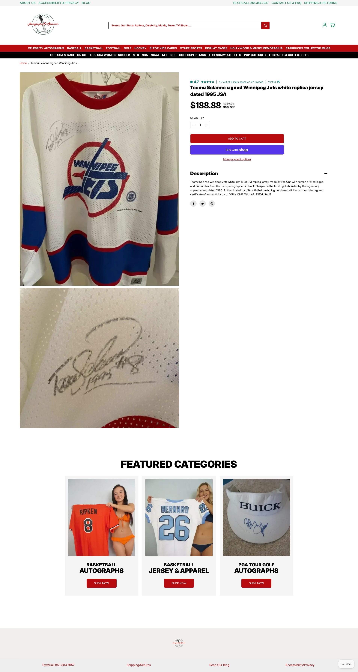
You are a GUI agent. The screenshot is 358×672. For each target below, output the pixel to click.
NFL (164, 55)
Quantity (197, 117)
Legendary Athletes (225, 55)
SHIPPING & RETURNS (320, 2)
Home (23, 63)
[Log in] (324, 25)
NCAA (155, 55)
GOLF (127, 48)
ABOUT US (28, 2)
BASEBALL (74, 48)
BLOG (86, 2)
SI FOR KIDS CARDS (163, 48)
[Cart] (332, 25)
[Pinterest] (212, 203)
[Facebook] (193, 203)
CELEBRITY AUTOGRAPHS (46, 48)
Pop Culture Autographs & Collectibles (276, 55)
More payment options (237, 159)
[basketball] (101, 517)
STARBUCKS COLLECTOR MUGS (308, 48)
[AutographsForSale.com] (43, 25)
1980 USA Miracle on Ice (68, 55)
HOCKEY (140, 48)
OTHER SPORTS (191, 48)
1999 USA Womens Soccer (110, 55)
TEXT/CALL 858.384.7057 (251, 2)
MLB (136, 55)
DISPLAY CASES (216, 48)
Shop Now (101, 583)
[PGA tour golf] (256, 517)
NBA (145, 55)
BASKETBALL (94, 48)
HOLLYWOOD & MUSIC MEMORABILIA (256, 48)
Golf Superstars (192, 55)
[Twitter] (202, 203)
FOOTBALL (113, 48)
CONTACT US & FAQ (286, 2)
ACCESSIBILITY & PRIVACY (58, 2)
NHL (173, 55)
